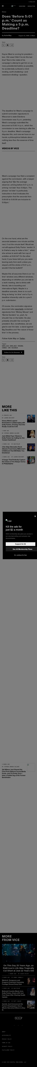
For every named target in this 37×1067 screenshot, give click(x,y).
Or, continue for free (20, 555)
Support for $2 (20, 544)
